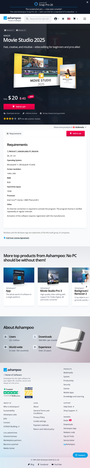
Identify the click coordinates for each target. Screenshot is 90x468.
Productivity (69, 380)
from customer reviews (29, 118)
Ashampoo (69, 444)
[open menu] (84, 18)
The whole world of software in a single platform (19, 295)
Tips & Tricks (69, 436)
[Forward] (86, 286)
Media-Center (9, 448)
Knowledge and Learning (74, 396)
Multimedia (68, 372)
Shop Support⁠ (69, 410)
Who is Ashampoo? (11, 406)
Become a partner (11, 444)
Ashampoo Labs (10, 414)
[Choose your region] (68, 18)
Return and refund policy (43, 429)
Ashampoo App (70, 428)
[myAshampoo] (56, 18)
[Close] (87, 2)
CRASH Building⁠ (10, 426)
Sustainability (9, 410)
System (67, 376)
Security (67, 384)
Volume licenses (10, 436)
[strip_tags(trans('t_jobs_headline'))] (28, 392)
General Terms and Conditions (41, 411)
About (36, 406)
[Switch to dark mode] (63, 18)
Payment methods (41, 425)
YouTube (58, 464)
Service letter (69, 440)
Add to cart (20, 106)
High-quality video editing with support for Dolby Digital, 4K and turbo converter (52, 297)
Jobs (5, 418)
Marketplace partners (12, 440)
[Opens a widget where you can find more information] (80, 455)
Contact (7, 422)
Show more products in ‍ (69, 127)
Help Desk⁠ (68, 406)
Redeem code (69, 432)
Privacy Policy (39, 417)
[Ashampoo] (12, 370)
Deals (67, 420)
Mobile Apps (69, 392)
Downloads (68, 424)
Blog (32, 464)
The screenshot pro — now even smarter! (44, 9)
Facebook (44, 464)
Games (66, 388)
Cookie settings (39, 421)
